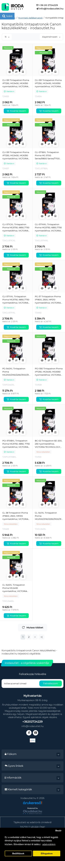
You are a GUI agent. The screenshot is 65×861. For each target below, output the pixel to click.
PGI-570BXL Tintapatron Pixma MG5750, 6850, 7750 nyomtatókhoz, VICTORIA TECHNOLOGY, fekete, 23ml (16, 443)
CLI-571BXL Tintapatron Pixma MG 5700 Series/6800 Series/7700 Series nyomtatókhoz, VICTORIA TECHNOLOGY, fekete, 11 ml (48, 155)
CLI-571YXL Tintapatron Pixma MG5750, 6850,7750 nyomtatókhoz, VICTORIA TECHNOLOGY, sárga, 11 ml (16, 299)
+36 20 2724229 (48, 5)
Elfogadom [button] (47, 853)
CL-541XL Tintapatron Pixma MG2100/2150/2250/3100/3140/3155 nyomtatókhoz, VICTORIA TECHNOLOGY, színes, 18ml (49, 516)
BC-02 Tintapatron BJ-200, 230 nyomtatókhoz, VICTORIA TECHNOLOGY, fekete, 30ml (48, 443)
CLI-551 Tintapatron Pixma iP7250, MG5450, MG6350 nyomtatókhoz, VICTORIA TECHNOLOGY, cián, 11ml (15, 83)
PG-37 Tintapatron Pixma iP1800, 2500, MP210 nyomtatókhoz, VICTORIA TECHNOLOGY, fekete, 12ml (48, 299)
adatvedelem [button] (49, 844)
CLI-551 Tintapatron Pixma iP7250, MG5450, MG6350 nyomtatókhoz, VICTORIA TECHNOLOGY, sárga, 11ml (15, 155)
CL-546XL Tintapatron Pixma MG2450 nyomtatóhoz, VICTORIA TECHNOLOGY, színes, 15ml (14, 588)
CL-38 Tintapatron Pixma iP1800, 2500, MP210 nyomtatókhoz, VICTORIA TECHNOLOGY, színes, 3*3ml (15, 516)
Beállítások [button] (18, 853)
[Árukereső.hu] (32, 803)
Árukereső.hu (32, 808)
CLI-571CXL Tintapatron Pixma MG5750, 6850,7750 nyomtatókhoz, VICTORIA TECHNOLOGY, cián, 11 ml (15, 227)
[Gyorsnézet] (9, 72)
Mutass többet (35, 627)
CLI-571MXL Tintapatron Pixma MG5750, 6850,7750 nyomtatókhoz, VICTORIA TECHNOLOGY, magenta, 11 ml (48, 227)
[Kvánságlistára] (23, 72)
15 (6, 37)
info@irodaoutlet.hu (50, 8)
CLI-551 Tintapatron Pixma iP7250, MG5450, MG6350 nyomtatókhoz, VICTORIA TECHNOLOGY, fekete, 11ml (49, 83)
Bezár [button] (58, 830)
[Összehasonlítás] (16, 72)
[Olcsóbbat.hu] (32, 812)
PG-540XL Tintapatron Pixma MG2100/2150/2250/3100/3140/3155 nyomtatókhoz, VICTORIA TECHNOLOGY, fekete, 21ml (16, 371)
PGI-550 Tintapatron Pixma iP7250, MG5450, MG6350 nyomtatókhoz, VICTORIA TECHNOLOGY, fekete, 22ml (49, 371)
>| (41, 637)
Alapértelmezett (50, 37)
